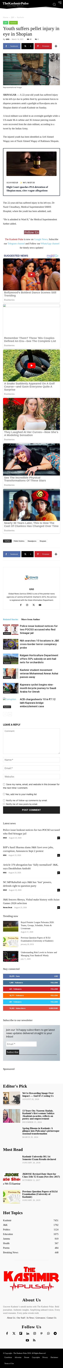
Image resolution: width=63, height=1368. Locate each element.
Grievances (40, 1318)
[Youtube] (41, 605)
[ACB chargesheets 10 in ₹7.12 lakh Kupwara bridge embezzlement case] (10, 703)
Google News (41, 239)
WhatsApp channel (50, 243)
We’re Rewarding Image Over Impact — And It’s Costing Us (38, 1094)
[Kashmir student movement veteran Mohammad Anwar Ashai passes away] (10, 673)
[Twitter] (14, 1333)
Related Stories (10, 619)
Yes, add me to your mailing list (21, 794)
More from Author (30, 619)
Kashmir (20, 17)
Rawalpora (32, 541)
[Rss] (34, 1340)
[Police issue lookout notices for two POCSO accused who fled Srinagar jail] (10, 629)
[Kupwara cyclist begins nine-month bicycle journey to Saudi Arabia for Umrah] (10, 688)
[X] (34, 605)
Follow (54, 982)
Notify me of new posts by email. (22, 804)
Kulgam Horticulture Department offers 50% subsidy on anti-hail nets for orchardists (39, 659)
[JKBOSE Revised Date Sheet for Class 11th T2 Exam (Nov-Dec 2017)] (11, 1179)
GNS (7, 39)
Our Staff (21, 1318)
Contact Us (51, 1318)
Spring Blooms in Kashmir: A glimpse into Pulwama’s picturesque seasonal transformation (40, 1131)
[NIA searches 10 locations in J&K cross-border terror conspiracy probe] (10, 644)
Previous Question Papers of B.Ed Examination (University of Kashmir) (39, 1194)
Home (5, 17)
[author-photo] (31, 585)
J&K (12, 17)
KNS (4, 855)
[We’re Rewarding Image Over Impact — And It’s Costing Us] (11, 1098)
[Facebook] (21, 605)
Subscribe (53, 1008)
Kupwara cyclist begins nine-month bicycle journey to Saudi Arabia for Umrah (38, 688)
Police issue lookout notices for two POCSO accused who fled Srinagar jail (39, 629)
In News (30, 1318)
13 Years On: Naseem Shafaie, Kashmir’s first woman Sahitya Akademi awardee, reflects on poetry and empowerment (38, 1114)
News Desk (7, 907)
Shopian (43, 541)
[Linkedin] (27, 1333)
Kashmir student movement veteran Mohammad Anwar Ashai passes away (39, 673)
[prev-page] (5, 714)
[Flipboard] (21, 1333)
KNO (5, 838)
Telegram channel (16, 243)
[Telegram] (55, 1333)
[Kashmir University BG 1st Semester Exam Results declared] (11, 1162)
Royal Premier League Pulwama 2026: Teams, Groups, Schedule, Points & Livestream (37, 925)
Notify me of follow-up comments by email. (26, 800)
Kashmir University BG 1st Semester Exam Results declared (39, 1158)
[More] (56, 46)
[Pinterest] (41, 1333)
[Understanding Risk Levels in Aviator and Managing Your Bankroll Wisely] (10, 956)
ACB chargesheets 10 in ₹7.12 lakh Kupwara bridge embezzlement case (38, 703)
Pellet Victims (19, 541)
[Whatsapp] (48, 1333)
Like (56, 976)
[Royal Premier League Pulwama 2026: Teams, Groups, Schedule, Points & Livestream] (10, 926)
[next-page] (10, 714)
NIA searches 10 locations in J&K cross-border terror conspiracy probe (39, 644)
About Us (11, 1318)
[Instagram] (28, 605)
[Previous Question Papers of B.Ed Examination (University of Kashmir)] (10, 941)
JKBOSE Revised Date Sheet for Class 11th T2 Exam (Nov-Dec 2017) (41, 1175)
